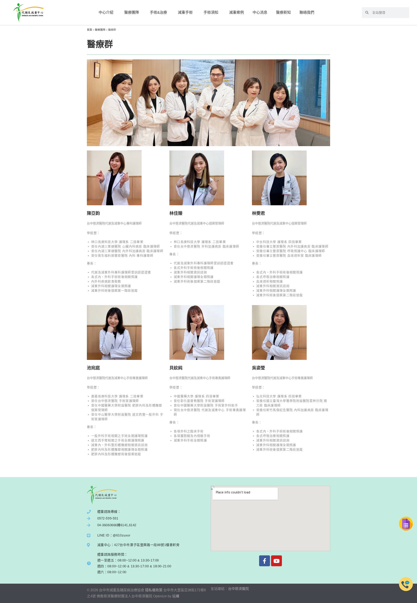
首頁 (89, 29)
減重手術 (185, 12)
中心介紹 (106, 12)
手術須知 (211, 12)
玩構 (175, 596)
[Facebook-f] (264, 560)
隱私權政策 (153, 590)
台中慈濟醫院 (238, 589)
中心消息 (260, 12)
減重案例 (236, 12)
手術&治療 (158, 12)
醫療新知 (283, 12)
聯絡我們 (307, 12)
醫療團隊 (131, 12)
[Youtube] (276, 560)
